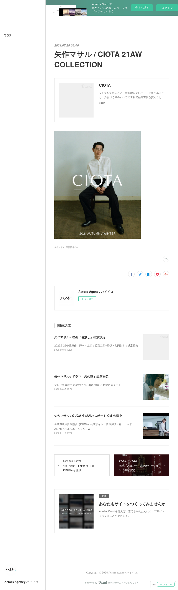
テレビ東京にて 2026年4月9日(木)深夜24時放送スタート (87, 384)
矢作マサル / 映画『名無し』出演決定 (79, 337)
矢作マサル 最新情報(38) (66, 247)
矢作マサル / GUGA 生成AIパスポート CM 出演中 (88, 415)
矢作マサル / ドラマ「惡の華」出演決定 (81, 376)
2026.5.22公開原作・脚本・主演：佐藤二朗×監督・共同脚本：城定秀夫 (96, 345)
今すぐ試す (142, 7)
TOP (8, 35)
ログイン (167, 8)
